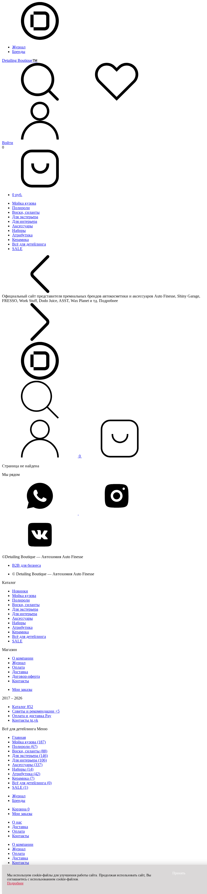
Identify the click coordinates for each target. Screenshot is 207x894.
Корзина (21, 809)
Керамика (20, 239)
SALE (17, 249)
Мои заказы (22, 689)
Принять (178, 873)
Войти (7, 143)
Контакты (20, 681)
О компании (22, 658)
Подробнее (15, 883)
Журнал (18, 47)
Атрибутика (22, 235)
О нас (17, 822)
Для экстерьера (25, 217)
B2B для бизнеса (26, 565)
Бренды (18, 51)
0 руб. (17, 195)
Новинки (20, 591)
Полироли (21, 208)
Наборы (19, 230)
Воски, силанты (26, 212)
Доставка (20, 672)
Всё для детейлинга (29, 244)
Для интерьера (24, 221)
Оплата (18, 667)
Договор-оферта (26, 676)
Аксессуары (22, 226)
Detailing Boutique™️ (19, 60)
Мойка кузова (24, 203)
